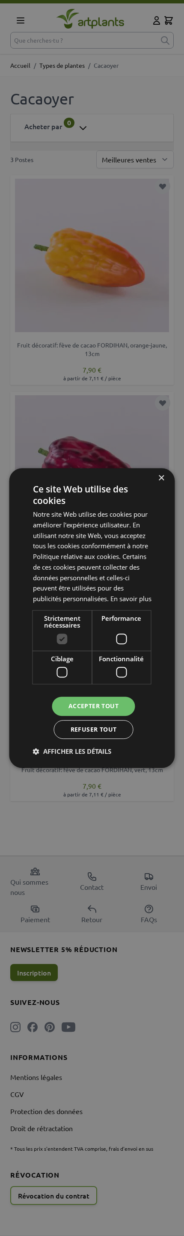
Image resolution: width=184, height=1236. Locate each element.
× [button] (161, 478)
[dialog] (92, 618)
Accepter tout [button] (93, 706)
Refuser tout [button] (94, 729)
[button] (72, 751)
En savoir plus (130, 598)
